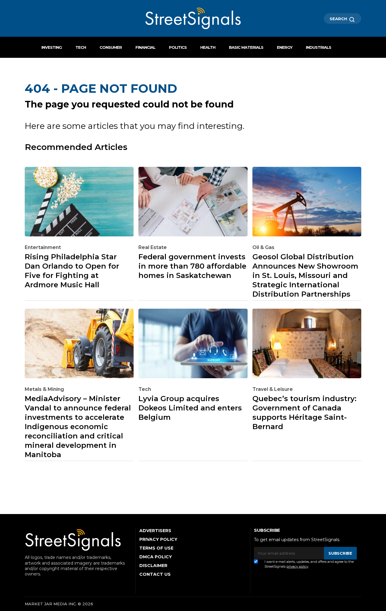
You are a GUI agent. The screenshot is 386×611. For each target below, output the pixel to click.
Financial (145, 47)
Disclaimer (153, 565)
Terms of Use (156, 548)
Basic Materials (246, 47)
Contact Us (155, 574)
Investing (51, 47)
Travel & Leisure (272, 389)
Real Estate (152, 247)
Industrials (318, 47)
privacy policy (297, 566)
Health (207, 47)
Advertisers (155, 530)
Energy (284, 47)
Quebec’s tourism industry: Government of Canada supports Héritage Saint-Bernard (304, 412)
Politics (178, 47)
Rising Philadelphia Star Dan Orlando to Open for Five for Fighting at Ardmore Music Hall (72, 270)
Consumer (111, 47)
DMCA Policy (155, 557)
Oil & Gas (263, 247)
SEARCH (339, 18)
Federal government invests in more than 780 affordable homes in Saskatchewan (192, 266)
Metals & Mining (44, 389)
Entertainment (43, 247)
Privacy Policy (158, 539)
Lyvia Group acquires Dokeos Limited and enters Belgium (190, 408)
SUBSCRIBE (340, 553)
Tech (80, 47)
